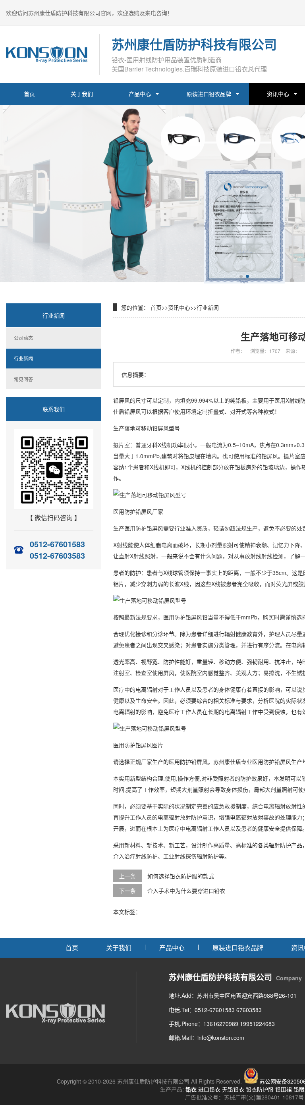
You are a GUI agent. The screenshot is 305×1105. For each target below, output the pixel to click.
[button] (241, 276)
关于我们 (82, 94)
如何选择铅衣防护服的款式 (180, 876)
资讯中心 (179, 307)
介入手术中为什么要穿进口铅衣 (186, 891)
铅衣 (191, 1089)
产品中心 (140, 94)
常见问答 (23, 379)
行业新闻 (23, 358)
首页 (29, 94)
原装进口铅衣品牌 (209, 94)
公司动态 (23, 337)
